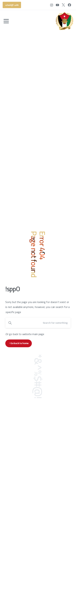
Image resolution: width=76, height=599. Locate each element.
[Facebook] (69, 5)
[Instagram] (52, 5)
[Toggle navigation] (6, 21)
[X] (63, 5)
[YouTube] (57, 5)
